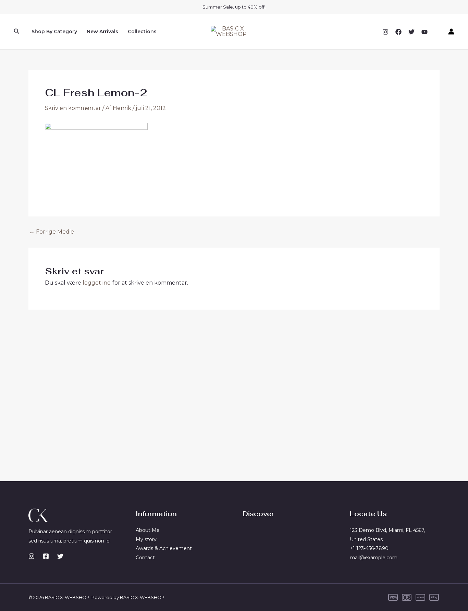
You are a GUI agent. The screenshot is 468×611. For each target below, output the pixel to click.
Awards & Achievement (164, 548)
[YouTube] (424, 32)
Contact (145, 557)
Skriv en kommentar (73, 108)
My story (146, 539)
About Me (148, 530)
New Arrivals (102, 31)
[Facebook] (398, 32)
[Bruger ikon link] (451, 31)
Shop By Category (54, 31)
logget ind (97, 282)
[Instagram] (385, 32)
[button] (17, 31)
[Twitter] (411, 32)
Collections (142, 31)
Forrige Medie (51, 232)
